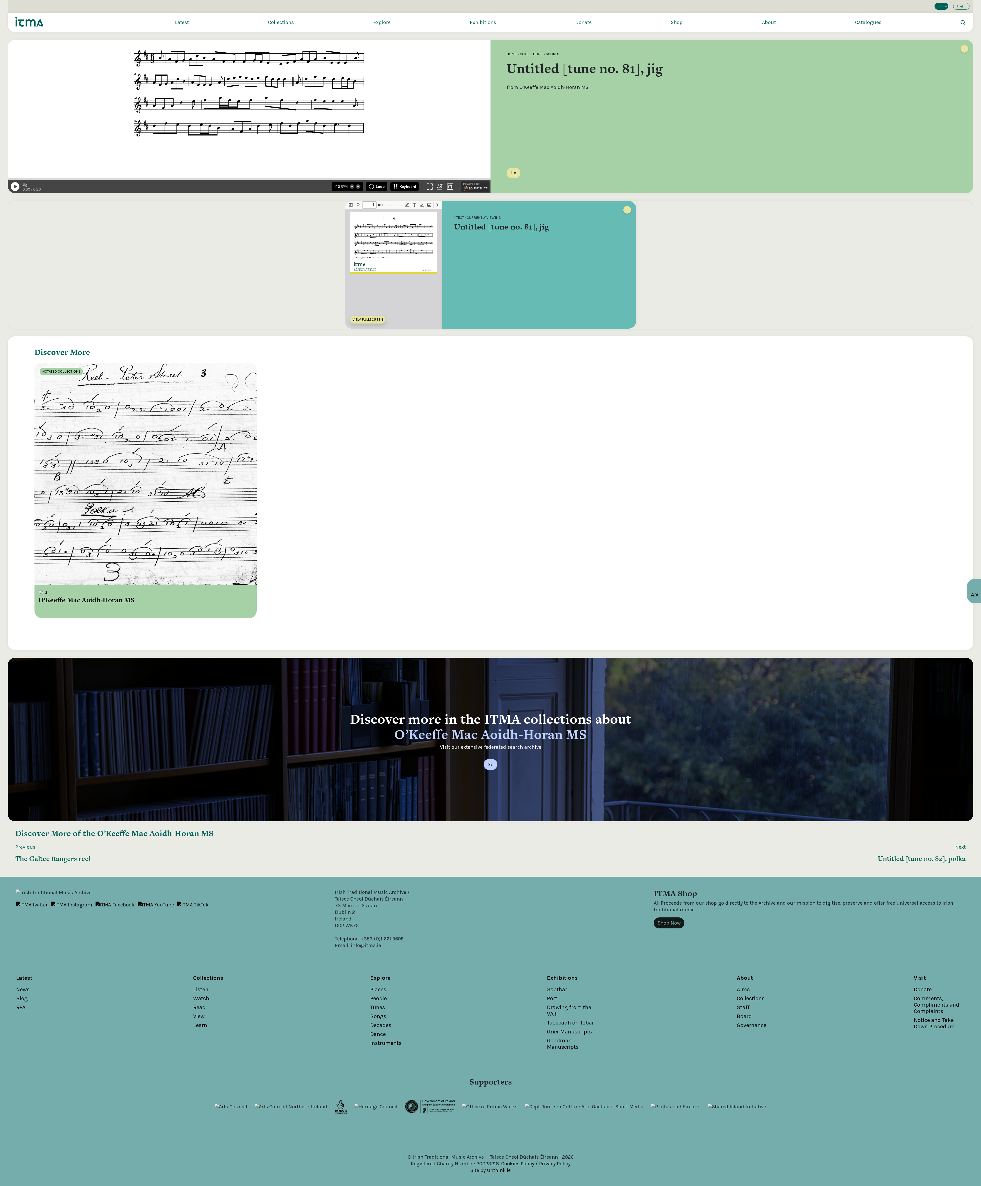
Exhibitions (483, 22)
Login (961, 6)
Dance (378, 1034)
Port (552, 998)
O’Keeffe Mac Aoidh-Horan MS (155, 833)
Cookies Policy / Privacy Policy (535, 1164)
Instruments (386, 1043)
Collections (281, 22)
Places (378, 989)
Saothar (557, 989)
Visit (920, 978)
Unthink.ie (499, 1170)
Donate (583, 22)
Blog (22, 998)
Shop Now (669, 923)
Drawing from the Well (569, 1010)
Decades (380, 1025)
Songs (378, 1016)
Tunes (377, 1007)
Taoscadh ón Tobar (570, 1022)
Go (490, 764)
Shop (677, 22)
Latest (182, 22)
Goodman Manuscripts (563, 1043)
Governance (751, 1025)
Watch (201, 998)
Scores (552, 54)
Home (512, 54)
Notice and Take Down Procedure (934, 1023)
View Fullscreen (368, 319)
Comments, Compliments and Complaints (936, 1005)
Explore (382, 22)
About (769, 22)
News (23, 989)
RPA (21, 1007)
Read (199, 1007)
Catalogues (868, 22)
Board (744, 1016)
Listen (200, 989)
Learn (200, 1025)
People (378, 998)
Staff (743, 1007)
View (199, 1016)
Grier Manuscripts (569, 1031)
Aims (743, 989)
